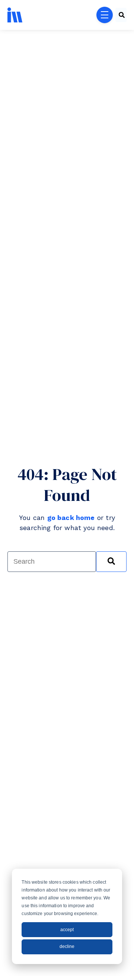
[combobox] (121, 15)
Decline (67, 946)
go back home (71, 517)
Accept (67, 929)
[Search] (111, 561)
